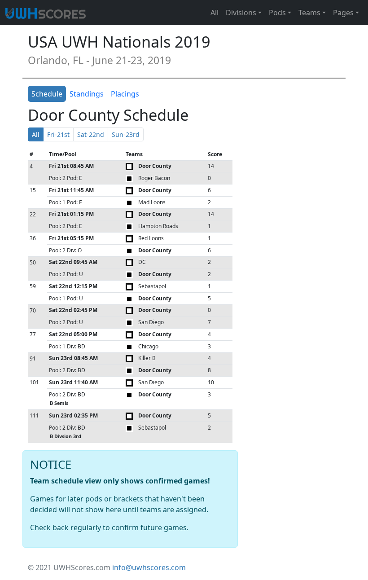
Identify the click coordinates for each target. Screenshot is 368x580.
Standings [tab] (87, 94)
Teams (309, 13)
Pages (343, 13)
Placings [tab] (125, 94)
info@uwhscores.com (149, 567)
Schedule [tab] (46, 94)
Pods (277, 13)
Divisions (241, 13)
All (214, 13)
